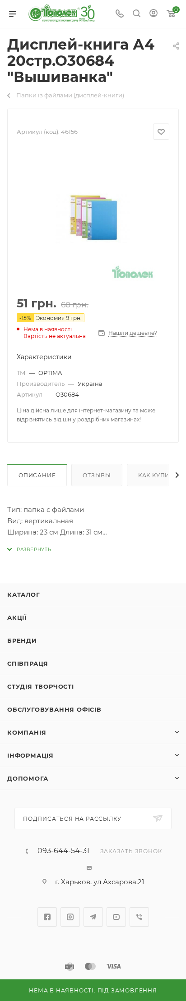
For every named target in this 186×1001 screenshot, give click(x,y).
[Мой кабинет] (153, 14)
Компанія (26, 732)
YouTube (116, 917)
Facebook (47, 917)
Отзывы (97, 475)
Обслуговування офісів (54, 709)
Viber (139, 917)
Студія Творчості (40, 686)
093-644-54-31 (63, 851)
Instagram (70, 917)
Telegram (93, 917)
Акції (17, 617)
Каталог (23, 594)
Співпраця (27, 663)
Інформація (30, 755)
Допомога (27, 778)
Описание (37, 475)
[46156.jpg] (93, 218)
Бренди (22, 640)
